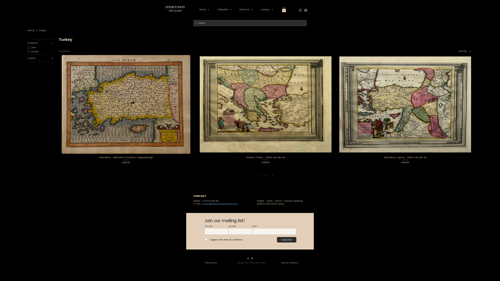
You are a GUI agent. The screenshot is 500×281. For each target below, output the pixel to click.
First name (209, 226)
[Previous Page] (258, 175)
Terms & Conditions (289, 262)
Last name (232, 226)
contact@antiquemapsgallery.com (220, 204)
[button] (284, 9)
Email (254, 226)
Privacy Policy (211, 262)
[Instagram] (300, 10)
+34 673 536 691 (210, 201)
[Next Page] (272, 175)
